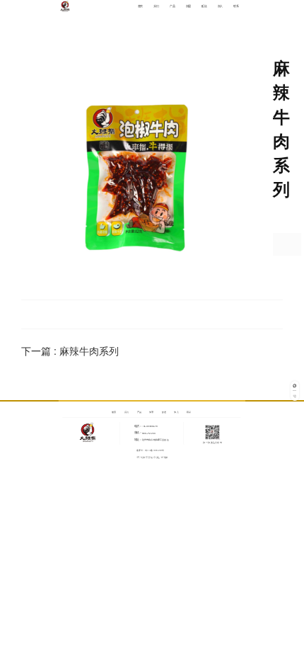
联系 (235, 6)
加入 (220, 6)
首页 (140, 6)
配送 (203, 6)
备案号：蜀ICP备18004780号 (150, 450)
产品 (172, 6)
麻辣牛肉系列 (89, 350)
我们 (155, 6)
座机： (138, 432)
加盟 (188, 6)
